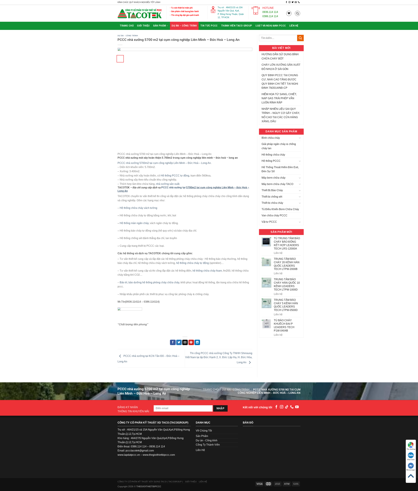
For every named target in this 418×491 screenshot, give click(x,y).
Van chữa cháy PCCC (274, 215)
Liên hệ (293, 25)
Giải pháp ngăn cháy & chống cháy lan (279, 146)
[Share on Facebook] (173, 342)
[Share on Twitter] (179, 342)
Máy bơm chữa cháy (273, 177)
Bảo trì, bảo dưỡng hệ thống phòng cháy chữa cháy (149, 282)
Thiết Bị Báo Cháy (272, 190)
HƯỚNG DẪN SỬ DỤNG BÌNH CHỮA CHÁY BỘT (280, 56)
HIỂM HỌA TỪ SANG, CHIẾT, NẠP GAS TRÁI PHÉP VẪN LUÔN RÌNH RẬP (279, 98)
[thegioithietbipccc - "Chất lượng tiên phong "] (140, 13)
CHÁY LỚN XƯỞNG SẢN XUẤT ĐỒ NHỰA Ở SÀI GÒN (281, 66)
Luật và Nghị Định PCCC (271, 25)
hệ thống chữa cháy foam (207, 270)
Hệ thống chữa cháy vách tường (138, 208)
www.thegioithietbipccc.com (159, 454)
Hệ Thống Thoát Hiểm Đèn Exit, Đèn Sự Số (280, 169)
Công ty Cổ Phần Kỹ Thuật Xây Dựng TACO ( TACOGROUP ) (150, 482)
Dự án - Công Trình (128, 36)
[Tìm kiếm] (297, 13)
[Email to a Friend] (185, 342)
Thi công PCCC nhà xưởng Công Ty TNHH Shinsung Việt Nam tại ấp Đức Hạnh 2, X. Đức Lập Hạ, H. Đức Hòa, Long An (218, 358)
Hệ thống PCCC (271, 160)
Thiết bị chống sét (272, 196)
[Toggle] (299, 138)
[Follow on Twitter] (293, 2)
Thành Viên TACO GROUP (236, 25)
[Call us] (299, 2)
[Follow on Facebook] (286, 2)
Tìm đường (411, 449)
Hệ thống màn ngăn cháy (134, 223)
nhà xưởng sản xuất (167, 184)
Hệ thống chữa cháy (273, 154)
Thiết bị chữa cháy (272, 202)
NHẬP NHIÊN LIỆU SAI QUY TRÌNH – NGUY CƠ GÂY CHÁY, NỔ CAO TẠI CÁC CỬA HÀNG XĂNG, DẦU (281, 115)
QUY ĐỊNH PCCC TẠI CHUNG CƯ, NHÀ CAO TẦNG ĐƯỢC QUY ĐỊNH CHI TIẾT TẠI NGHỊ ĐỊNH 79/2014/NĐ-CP (280, 81)
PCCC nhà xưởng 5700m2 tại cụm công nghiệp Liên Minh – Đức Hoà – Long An (164, 163)
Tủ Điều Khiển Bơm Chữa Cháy (280, 209)
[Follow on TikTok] (286, 407)
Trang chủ (127, 25)
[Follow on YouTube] (297, 407)
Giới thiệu (143, 25)
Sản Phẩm (159, 25)
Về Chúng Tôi (204, 430)
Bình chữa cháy (271, 137)
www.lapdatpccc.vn (129, 454)
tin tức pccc (208, 25)
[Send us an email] (296, 2)
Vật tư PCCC (269, 221)
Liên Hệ (200, 450)
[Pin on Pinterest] (191, 342)
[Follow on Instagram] (289, 2)
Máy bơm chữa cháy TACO (277, 184)
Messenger (410, 470)
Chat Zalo (411, 459)
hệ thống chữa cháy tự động (192, 263)
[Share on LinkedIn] (197, 342)
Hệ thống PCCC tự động (175, 175)
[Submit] (300, 38)
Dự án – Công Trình (184, 25)
